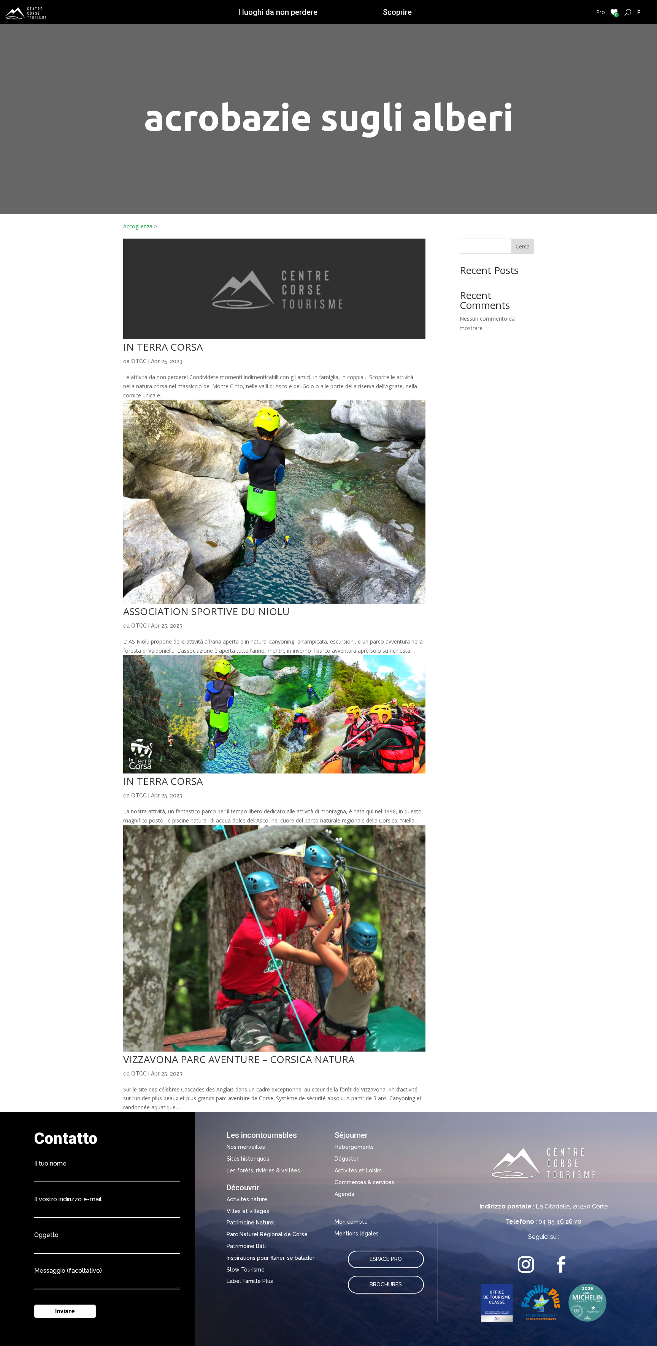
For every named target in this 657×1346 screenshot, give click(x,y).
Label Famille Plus (250, 1281)
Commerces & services (364, 1182)
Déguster (347, 1159)
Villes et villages (248, 1211)
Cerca (523, 246)
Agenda (344, 1194)
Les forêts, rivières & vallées (263, 1170)
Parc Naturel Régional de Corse (267, 1234)
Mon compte (351, 1222)
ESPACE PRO (386, 1259)
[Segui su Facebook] (561, 1264)
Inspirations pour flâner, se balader (270, 1258)
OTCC (139, 361)
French (639, 12)
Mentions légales (357, 1234)
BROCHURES (386, 1284)
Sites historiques (248, 1159)
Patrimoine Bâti (246, 1246)
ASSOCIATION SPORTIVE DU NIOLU (206, 611)
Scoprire (397, 12)
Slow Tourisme (246, 1270)
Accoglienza (137, 226)
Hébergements (354, 1147)
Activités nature (247, 1199)
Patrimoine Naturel (251, 1222)
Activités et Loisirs (358, 1170)
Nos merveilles (246, 1147)
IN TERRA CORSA (163, 347)
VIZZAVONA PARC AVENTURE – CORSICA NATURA (238, 1059)
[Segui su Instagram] (526, 1264)
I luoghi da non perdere (277, 12)
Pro (600, 12)
